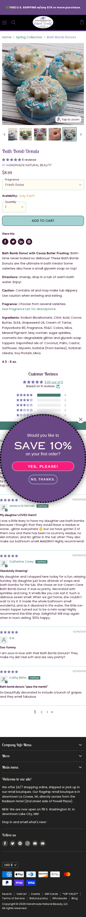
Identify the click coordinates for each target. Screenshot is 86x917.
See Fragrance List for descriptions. (29, 309)
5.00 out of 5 (54, 382)
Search (7, 894)
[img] (9, 556)
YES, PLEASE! (43, 466)
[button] (12, 159)
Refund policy (38, 898)
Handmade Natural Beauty (29, 165)
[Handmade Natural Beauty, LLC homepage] (43, 22)
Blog (75, 898)
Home (6, 37)
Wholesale (59, 898)
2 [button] (41, 712)
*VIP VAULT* (70, 894)
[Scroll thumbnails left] (5, 134)
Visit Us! (21, 894)
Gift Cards (51, 894)
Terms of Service (13, 898)
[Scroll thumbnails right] (80, 134)
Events (35, 894)
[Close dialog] (81, 419)
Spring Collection (29, 37)
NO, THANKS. (43, 479)
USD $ (8, 865)
